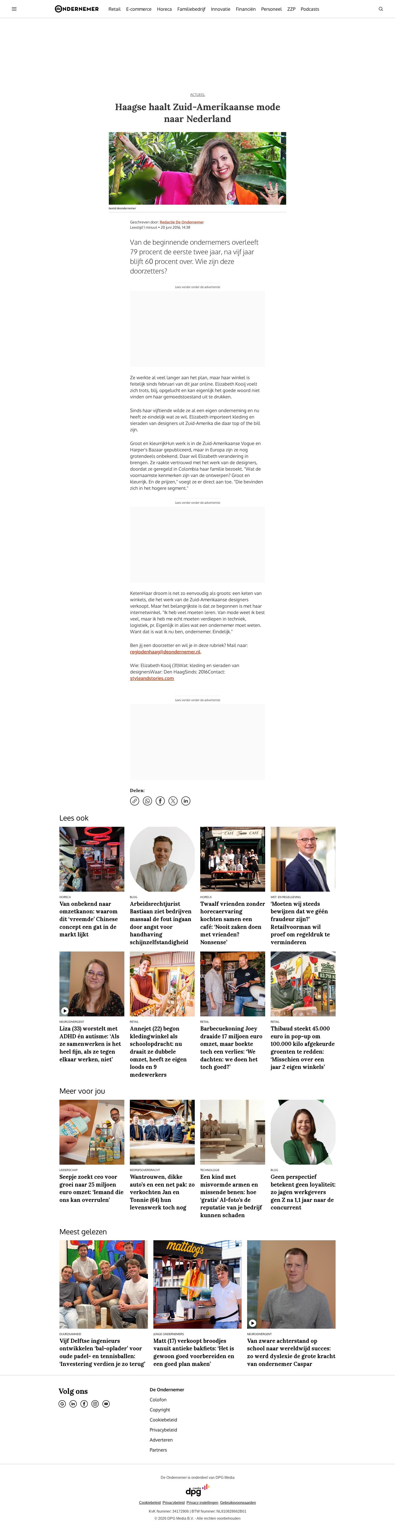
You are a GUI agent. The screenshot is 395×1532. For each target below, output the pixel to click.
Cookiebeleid (150, 1503)
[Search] (381, 9)
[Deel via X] (173, 801)
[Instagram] (95, 1403)
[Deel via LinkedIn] (185, 801)
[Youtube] (106, 1403)
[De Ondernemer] (77, 9)
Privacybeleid (174, 1503)
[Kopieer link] (134, 801)
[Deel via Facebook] (160, 801)
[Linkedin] (73, 1403)
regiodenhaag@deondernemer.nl (165, 652)
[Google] (62, 1403)
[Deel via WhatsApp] (147, 801)
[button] (202, 1503)
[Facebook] (84, 1403)
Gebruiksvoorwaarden (238, 1503)
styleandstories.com (152, 678)
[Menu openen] (14, 9)
